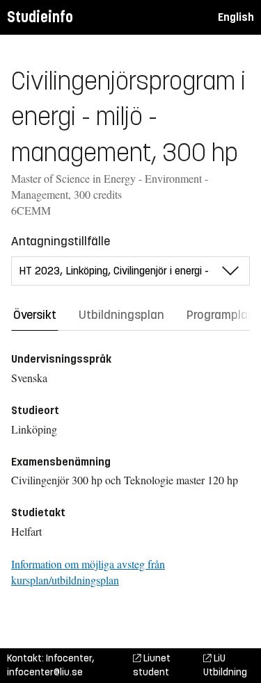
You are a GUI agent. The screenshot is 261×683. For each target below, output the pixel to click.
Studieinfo (40, 17)
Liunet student (152, 665)
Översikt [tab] (34, 314)
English (236, 17)
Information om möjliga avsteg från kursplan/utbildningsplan (88, 572)
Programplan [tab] (221, 314)
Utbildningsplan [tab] (121, 314)
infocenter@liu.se (45, 672)
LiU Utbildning (225, 665)
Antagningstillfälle (60, 241)
